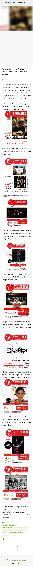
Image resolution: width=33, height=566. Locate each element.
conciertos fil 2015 (24, 527)
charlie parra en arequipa (10, 525)
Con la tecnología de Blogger (18, 560)
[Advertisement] (16, 48)
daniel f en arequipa (8, 530)
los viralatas (6, 535)
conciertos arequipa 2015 (10, 527)
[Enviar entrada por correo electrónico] (3, 523)
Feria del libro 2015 (21, 530)
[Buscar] (31, 3)
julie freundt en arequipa (16, 532)
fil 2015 (5, 532)
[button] (3, 79)
